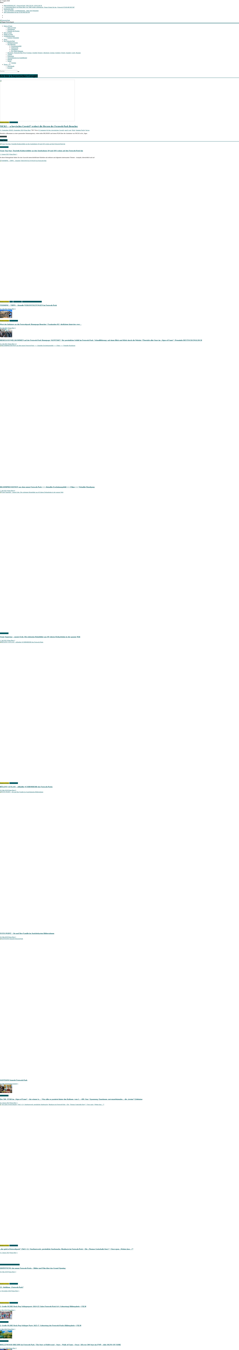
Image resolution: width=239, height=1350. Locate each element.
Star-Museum (11, 44)
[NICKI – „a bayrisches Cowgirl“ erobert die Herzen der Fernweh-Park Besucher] (37, 120)
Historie (9, 59)
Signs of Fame (8, 26)
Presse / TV (7, 64)
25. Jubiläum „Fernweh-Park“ (12, 1287)
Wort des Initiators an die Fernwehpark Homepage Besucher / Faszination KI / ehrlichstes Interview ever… (41, 324)
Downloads (10, 66)
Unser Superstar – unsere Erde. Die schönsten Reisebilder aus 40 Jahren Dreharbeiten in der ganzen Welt (40, 637)
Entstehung (14, 49)
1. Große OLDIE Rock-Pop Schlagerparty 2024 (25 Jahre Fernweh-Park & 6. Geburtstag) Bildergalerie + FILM (43, 1306)
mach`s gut (68, 130)
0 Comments (42, 130)
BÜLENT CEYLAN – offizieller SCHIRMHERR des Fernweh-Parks (26, 787)
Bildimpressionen (12, 43)
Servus (87, 130)
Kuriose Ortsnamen (13, 38)
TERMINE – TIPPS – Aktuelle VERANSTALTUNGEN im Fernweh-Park (28, 305)
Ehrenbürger (11, 29)
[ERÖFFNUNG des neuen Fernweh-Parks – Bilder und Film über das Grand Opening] (6, 1261)
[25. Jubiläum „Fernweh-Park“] (6, 1280)
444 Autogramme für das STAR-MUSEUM (17, 12)
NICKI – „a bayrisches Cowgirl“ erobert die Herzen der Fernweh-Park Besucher (39, 126)
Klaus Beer (27, 130)
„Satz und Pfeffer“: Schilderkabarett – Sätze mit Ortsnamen (21, 10)
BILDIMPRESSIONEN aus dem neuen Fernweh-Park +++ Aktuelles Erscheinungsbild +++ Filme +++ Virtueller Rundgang (47, 487)
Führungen (10, 56)
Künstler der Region (13, 31)
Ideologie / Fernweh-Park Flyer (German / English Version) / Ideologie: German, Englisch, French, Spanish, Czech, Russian (44, 53)
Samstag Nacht (80, 130)
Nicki (73, 130)
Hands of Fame (8, 34)
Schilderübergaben (9, 36)
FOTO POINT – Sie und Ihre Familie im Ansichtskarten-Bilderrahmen (27, 933)
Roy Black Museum (17, 51)
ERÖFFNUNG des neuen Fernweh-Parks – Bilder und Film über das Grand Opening (33, 1268)
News (5, 39)
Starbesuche (14, 48)
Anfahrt (9, 54)
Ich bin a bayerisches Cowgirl (55, 130)
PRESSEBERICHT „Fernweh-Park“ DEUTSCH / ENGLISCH (23, 5)
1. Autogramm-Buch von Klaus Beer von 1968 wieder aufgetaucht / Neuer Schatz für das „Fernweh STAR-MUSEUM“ (39, 7)
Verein (9, 61)
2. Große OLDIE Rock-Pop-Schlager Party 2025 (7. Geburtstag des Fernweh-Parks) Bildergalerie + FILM (40, 1325)
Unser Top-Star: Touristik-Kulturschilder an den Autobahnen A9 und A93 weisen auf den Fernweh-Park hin (41, 151)
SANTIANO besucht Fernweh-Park (13, 1080)
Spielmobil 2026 (8, 9)
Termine (13, 63)
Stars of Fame (8, 32)
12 (16, 344)
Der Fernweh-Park (9, 41)
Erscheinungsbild (16, 46)
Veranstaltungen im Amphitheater (17, 58)
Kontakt (9, 68)
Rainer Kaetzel (12, 1083)
